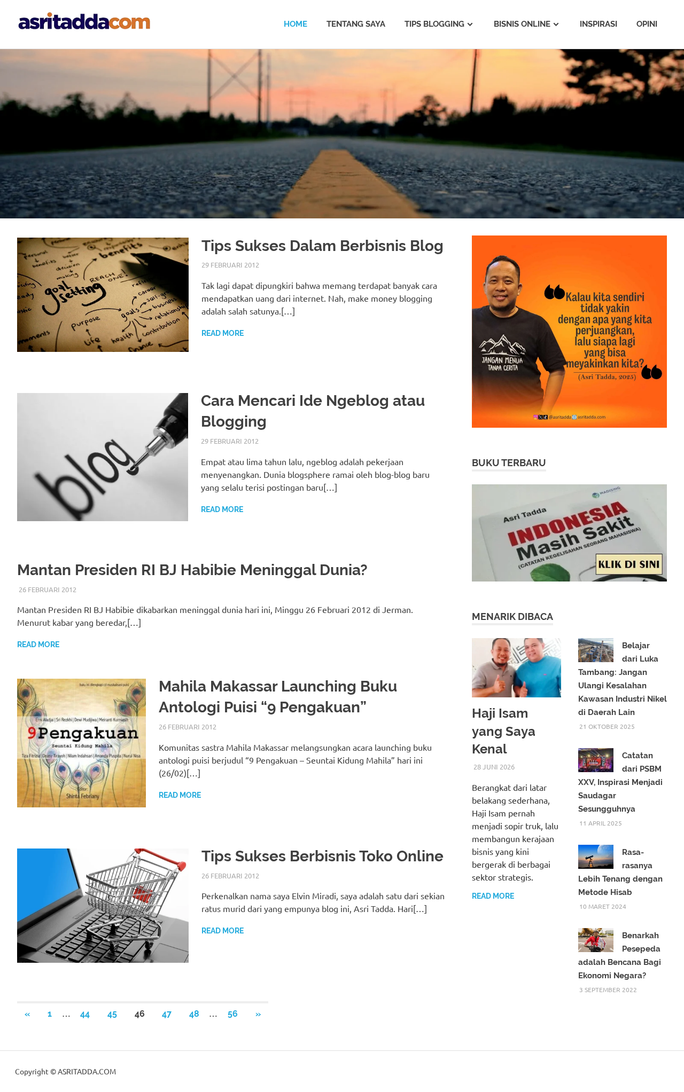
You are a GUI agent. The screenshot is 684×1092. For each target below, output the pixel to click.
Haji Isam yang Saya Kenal (503, 731)
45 (112, 1014)
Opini (646, 24)
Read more (222, 333)
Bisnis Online (522, 24)
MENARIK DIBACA (512, 616)
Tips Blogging (434, 24)
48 (194, 1014)
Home (295, 24)
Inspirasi (598, 24)
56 (233, 1014)
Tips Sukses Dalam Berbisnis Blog (322, 246)
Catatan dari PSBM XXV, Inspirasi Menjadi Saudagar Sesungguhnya (620, 782)
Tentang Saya (356, 24)
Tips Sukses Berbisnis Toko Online (322, 856)
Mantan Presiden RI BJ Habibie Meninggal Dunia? (192, 570)
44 (85, 1014)
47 (167, 1014)
